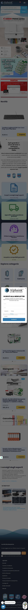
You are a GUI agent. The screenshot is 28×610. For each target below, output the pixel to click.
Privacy (12, 313)
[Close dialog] (25, 288)
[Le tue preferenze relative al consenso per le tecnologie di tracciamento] (1, 457)
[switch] (25, 608)
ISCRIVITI (14, 319)
